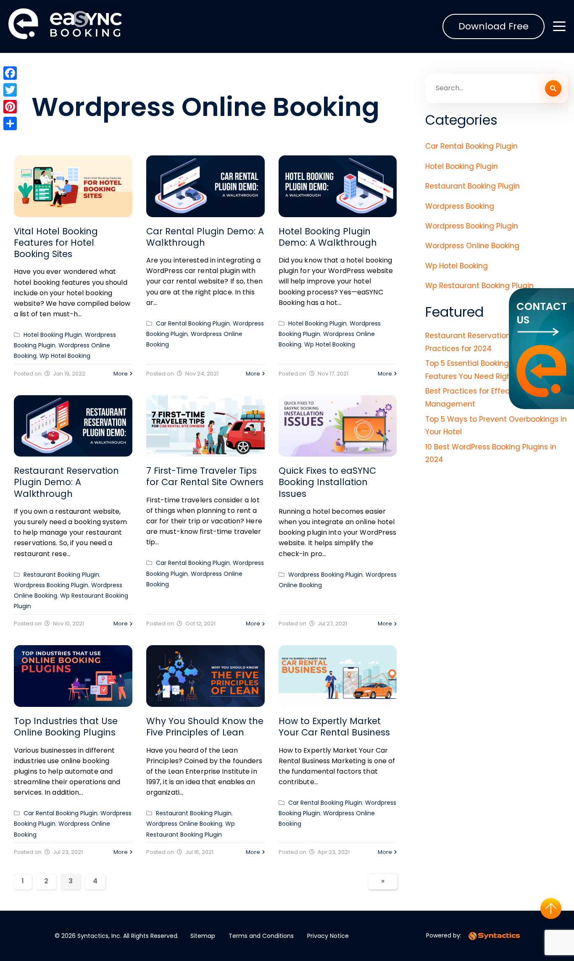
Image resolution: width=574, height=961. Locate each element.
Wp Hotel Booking (64, 356)
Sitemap (202, 936)
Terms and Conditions (261, 936)
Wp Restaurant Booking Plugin (479, 286)
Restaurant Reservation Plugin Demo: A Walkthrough (66, 482)
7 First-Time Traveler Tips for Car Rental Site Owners (204, 476)
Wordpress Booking (459, 206)
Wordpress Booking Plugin (51, 585)
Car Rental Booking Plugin (193, 323)
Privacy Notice (328, 936)
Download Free (493, 26)
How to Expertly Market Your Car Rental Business (334, 726)
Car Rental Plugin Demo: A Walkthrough (205, 237)
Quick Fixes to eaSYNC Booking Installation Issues (327, 482)
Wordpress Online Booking (184, 823)
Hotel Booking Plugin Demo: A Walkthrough (328, 237)
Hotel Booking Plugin (53, 335)
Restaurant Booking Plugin (61, 574)
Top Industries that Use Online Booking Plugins (66, 726)
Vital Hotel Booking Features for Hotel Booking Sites (56, 242)
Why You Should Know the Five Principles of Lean (204, 726)
